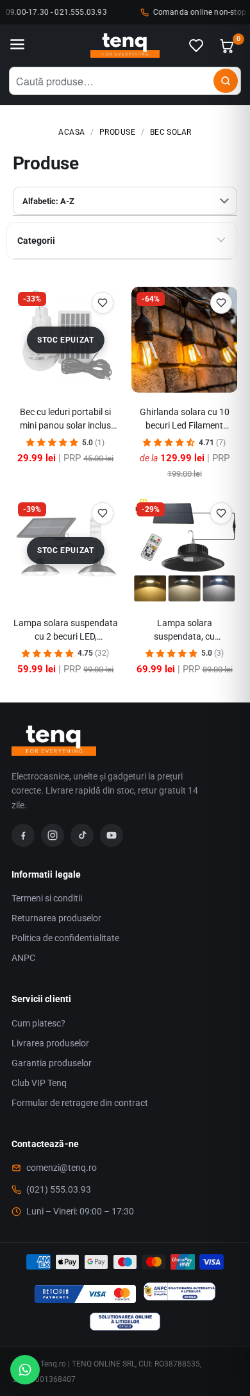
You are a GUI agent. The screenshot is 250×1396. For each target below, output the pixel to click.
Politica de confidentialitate (65, 938)
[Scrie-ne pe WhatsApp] (25, 1369)
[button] (52, 442)
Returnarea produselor (56, 918)
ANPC (23, 958)
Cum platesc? (38, 1023)
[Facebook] (23, 835)
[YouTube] (111, 835)
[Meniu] (17, 45)
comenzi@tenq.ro (61, 1167)
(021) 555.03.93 (58, 1189)
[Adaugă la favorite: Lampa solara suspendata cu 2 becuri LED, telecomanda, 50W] (102, 513)
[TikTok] (82, 835)
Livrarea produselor (50, 1043)
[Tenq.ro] (125, 45)
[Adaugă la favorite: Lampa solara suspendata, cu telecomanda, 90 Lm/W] (221, 513)
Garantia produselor (52, 1063)
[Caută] (225, 81)
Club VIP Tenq (39, 1083)
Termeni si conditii (47, 898)
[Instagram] (52, 835)
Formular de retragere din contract (80, 1103)
